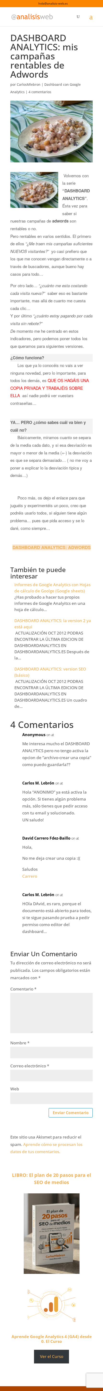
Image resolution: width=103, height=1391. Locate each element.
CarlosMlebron (28, 84)
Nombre (19, 1043)
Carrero (29, 876)
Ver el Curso (51, 1356)
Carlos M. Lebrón (38, 783)
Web (14, 1089)
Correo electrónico (29, 1066)
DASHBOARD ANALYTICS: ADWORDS (51, 547)
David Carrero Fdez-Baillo (46, 838)
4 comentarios (40, 92)
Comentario (23, 989)
